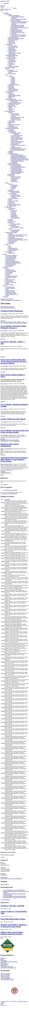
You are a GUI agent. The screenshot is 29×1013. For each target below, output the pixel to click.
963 (4, 490)
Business (5, 254)
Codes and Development (11, 257)
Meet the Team (12, 56)
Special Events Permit (13, 89)
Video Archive (12, 42)
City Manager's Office (13, 47)
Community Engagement (11, 57)
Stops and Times (12, 250)
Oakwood (13, 213)
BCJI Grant (13, 197)
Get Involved (11, 120)
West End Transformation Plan (17, 150)
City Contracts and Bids (11, 256)
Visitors (4, 285)
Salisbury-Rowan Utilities (11, 232)
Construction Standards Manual (15, 100)
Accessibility (6, 3)
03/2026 (3, 514)
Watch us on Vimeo (5, 977)
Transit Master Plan (13, 248)
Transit (7, 244)
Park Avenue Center (15, 118)
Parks (10, 123)
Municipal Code (12, 49)
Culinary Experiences (10, 288)
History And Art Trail (15, 176)
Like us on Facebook (5, 974)
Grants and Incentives (13, 153)
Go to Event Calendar (5, 899)
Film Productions (12, 61)
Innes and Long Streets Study (17, 141)
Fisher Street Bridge (15, 230)
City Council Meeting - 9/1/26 (14, 890)
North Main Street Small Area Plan (18, 148)
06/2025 (3, 540)
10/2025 (3, 534)
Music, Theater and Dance (11, 294)
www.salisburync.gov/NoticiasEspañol (9, 493)
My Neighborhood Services (12, 276)
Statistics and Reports (15, 196)
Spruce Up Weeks (15, 226)
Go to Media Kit (4, 484)
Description (7, 499)
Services (13, 188)
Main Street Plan (14, 144)
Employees (3, 5)
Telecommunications (13, 90)
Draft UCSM (14, 101)
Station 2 (13, 78)
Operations (13, 187)
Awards (10, 65)
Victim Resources (12, 205)
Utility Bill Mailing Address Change (13, 919)
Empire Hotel (11, 48)
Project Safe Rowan (15, 194)
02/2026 (3, 518)
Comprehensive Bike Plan (16, 135)
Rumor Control (12, 64)
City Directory (12, 59)
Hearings (10, 110)
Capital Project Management (12, 55)
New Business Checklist (11, 264)
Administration (9, 44)
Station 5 (13, 82)
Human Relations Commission (17, 25)
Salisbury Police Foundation (15, 204)
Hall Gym (13, 116)
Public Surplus (9, 266)
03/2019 (3, 738)
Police (7, 182)
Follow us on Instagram (6, 978)
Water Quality (12, 242)
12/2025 (3, 527)
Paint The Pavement (15, 177)
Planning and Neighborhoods (12, 128)
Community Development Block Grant (19, 158)
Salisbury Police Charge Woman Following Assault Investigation (12, 933)
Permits (10, 107)
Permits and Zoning (10, 265)
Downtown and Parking (11, 271)
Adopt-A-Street (12, 208)
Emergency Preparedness (14, 84)
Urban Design (12, 175)
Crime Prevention (12, 193)
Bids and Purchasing (13, 71)
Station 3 (13, 79)
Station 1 (13, 77)
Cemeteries (11, 209)
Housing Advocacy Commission (18, 36)
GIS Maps (11, 152)
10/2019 (3, 677)
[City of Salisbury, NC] (6, 9)
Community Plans (12, 131)
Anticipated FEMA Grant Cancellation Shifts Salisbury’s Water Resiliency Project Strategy (14, 459)
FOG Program (12, 237)
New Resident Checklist (11, 277)
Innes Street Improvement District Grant (19, 159)
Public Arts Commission (16, 30)
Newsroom (11, 62)
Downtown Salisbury (10, 67)
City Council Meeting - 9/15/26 (14, 896)
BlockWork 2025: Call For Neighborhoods (10, 440)
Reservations (11, 125)
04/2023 (3, 591)
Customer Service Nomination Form (8, 967)
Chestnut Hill (14, 210)
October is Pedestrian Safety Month (13, 419)
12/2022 (3, 629)
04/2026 (3, 511)
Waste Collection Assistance (17, 227)
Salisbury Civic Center (16, 119)
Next (7, 472)
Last (9, 472)
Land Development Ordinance (15, 102)
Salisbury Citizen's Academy (15, 53)
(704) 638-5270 (4, 875)
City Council (8, 14)
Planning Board (14, 28)
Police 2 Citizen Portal (13, 200)
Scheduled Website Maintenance (7, 306)
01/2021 (3, 654)
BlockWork (13, 180)
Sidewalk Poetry (14, 181)
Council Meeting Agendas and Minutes (9, 961)
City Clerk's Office (13, 45)
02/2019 (3, 832)
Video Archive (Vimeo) (14, 66)
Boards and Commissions (14, 15)
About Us (11, 76)
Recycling (11, 220)
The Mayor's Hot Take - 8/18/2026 (12, 906)
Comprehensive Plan (10, 259)
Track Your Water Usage (11, 282)
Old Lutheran (14, 215)
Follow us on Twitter (5, 975)
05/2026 (3, 507)
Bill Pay (7, 268)
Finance (7, 68)
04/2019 (3, 688)
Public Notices (12, 51)
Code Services (12, 130)
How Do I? (5, 296)
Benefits (10, 93)
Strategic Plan (12, 40)
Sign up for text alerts (5, 973)
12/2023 (3, 575)
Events (7, 289)
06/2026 (3, 502)
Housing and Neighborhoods (15, 164)
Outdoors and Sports (10, 291)
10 (5, 472)
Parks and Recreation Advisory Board (19, 27)
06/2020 (3, 662)
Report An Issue (12, 221)
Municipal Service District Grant (18, 157)
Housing (8, 274)
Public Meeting (12, 54)
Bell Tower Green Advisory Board (18, 19)
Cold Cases (11, 190)
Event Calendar (12, 60)
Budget (10, 72)
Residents (5, 267)
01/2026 (3, 522)
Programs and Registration (14, 124)
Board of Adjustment (15, 20)
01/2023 (3, 618)
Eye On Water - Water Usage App (16, 236)
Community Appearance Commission (19, 21)
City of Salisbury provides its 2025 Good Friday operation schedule (14, 431)
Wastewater (11, 243)
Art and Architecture (10, 287)
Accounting (11, 70)
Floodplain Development (14, 104)
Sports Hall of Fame (13, 127)
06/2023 (3, 585)
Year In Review (12, 43)
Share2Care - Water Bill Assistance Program (18, 239)
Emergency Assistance (16, 165)
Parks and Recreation (10, 111)
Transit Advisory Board (14, 249)
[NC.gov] (6, 1000)
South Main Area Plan (16, 147)
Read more (3, 320)
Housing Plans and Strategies (17, 171)
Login (2, 1003)
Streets (10, 228)
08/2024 (3, 561)
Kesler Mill (16, 134)
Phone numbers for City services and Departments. (11, 878)
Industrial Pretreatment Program (15, 238)
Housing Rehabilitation (16, 173)
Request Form (12, 88)
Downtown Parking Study (17, 137)
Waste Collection (12, 225)
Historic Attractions (10, 290)
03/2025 (3, 546)
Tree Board (13, 33)
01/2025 (3, 549)
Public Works (9, 207)
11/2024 (2, 553)
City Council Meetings (13, 37)
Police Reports (4, 960)
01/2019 (3, 837)
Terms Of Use (21, 1001)
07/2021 (3, 648)
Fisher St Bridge (14, 231)
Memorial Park (14, 216)
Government (6, 13)
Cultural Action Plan (15, 136)
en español (11, 854)
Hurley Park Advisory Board (17, 26)
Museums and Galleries (11, 293)
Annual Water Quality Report (7, 966)
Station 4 (13, 80)
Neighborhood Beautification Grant (18, 156)
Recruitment (11, 87)
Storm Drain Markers (15, 224)
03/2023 (3, 595)
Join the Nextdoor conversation (7, 979)
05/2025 (3, 543)
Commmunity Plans (10, 270)
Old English (13, 214)
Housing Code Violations (16, 169)
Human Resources (10, 91)
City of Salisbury (4, 313)
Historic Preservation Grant (17, 154)
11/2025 (2, 530)
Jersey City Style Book (16, 142)
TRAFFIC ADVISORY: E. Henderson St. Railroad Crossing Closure (14, 925)
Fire (7, 74)
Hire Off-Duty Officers (13, 198)
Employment (3, 958)
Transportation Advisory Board (18, 32)
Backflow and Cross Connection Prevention (18, 234)
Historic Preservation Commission (18, 34)
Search (14, 8)
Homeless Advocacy (15, 192)
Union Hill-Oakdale (15, 217)
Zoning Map (11, 108)
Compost (10, 219)
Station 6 (13, 83)
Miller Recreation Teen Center (17, 117)
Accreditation (14, 186)
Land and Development (11, 99)
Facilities (10, 112)
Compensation (12, 94)
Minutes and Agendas (13, 39)
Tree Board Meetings (14, 897)
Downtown (11, 151)
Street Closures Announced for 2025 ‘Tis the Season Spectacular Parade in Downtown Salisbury (14, 361)
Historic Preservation (13, 163)
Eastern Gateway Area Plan (17, 139)
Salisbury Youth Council (16, 31)
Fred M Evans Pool (15, 114)
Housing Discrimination (16, 170)
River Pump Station (13, 240)
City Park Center (14, 113)
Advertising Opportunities (11, 255)
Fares (10, 247)
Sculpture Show (14, 179)
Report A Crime (12, 203)
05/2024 (3, 572)
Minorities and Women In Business (16, 38)
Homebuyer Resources (16, 168)
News (7, 278)
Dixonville (13, 211)
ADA (10, 245)
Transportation (9, 251)
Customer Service (12, 73)
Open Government (13, 50)
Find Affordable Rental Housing (18, 167)
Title (2, 499)
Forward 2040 (14, 140)
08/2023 (3, 578)
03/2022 (3, 643)
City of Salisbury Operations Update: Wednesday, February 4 (14, 321)
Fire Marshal (11, 85)
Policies (10, 97)
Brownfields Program (16, 133)
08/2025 (3, 537)
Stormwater (11, 222)
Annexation (11, 129)
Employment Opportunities (14, 95)
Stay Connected (9, 280)
